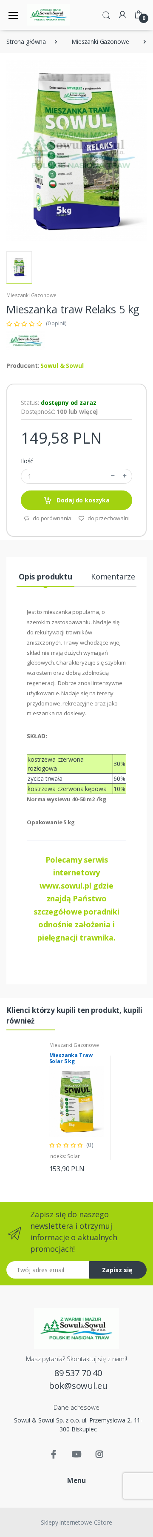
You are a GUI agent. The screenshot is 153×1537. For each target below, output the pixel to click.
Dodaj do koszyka (82, 500)
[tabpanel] (76, 1107)
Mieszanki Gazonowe (100, 41)
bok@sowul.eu (78, 1385)
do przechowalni (108, 518)
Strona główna (26, 41)
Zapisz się (117, 1270)
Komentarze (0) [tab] (118, 576)
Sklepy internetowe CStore (76, 1522)
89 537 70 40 (78, 1373)
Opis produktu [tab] (45, 576)
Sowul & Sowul (61, 365)
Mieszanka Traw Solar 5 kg (71, 1058)
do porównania (51, 518)
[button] (106, 14)
